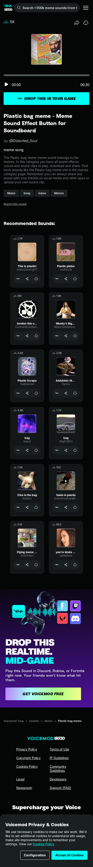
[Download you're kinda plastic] (74, 564)
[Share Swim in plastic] (65, 507)
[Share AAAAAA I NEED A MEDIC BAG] (65, 393)
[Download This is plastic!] (36, 278)
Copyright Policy (28, 758)
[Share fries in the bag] (27, 507)
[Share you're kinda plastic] (65, 564)
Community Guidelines (58, 769)
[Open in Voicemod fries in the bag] (18, 507)
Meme (48, 721)
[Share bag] (27, 450)
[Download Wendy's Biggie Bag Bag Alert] (74, 335)
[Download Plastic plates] (74, 278)
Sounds (34, 721)
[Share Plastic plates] (65, 278)
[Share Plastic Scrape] (27, 393)
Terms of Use (59, 749)
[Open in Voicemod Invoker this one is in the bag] (18, 335)
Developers (58, 779)
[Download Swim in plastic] (74, 507)
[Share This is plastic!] (27, 278)
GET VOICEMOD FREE (43, 694)
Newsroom (24, 788)
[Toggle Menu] (85, 7)
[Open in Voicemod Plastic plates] (56, 278)
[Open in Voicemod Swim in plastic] (56, 507)
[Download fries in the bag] (36, 507)
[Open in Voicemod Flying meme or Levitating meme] (18, 564)
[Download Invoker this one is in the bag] (36, 335)
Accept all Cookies (69, 855)
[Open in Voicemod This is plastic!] (18, 278)
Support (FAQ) (60, 788)
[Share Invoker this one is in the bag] (27, 335)
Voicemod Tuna (14, 721)
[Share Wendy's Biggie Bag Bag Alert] (65, 335)
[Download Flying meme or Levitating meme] (36, 564)
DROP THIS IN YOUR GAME (50, 98)
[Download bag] (36, 450)
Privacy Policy (26, 749)
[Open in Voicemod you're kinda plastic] (56, 564)
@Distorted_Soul (23, 140)
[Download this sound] (85, 22)
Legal (20, 779)
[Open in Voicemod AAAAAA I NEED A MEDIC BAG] (56, 393)
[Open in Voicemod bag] (18, 450)
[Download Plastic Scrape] (36, 393)
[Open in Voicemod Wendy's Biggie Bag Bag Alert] (56, 335)
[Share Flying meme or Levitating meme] (27, 564)
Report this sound (15, 204)
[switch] (6, 85)
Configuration (35, 855)
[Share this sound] (76, 22)
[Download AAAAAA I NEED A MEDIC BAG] (74, 393)
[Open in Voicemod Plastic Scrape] (18, 393)
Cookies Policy (43, 844)
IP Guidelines (59, 758)
